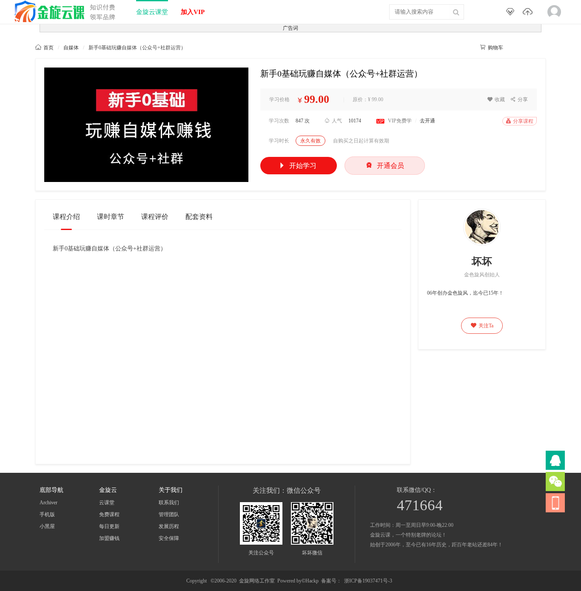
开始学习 (297, 165)
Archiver (48, 503)
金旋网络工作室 (257, 581)
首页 (44, 48)
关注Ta (482, 326)
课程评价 (154, 216)
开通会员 (384, 165)
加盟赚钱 (109, 538)
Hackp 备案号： (323, 581)
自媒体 (71, 48)
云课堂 (106, 503)
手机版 (47, 514)
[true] (456, 12)
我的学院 (528, 47)
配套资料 (199, 216)
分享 (519, 99)
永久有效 (310, 141)
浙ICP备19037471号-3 (368, 581)
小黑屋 (47, 526)
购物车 (491, 48)
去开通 (427, 121)
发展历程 (169, 526)
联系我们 (169, 503)
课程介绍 (66, 216)
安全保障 (169, 538)
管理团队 (169, 514)
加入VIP (193, 12)
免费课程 (109, 514)
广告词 (290, 28)
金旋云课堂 (152, 12)
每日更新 (109, 526)
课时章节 (110, 216)
